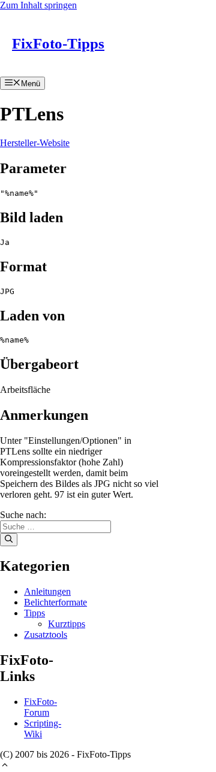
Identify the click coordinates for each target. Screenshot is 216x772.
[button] (5, 766)
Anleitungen (47, 591)
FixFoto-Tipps (58, 43)
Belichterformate (55, 602)
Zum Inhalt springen (38, 5)
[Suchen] (8, 539)
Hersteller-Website (35, 143)
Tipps (34, 613)
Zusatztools (45, 634)
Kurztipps (66, 624)
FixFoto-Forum (40, 707)
